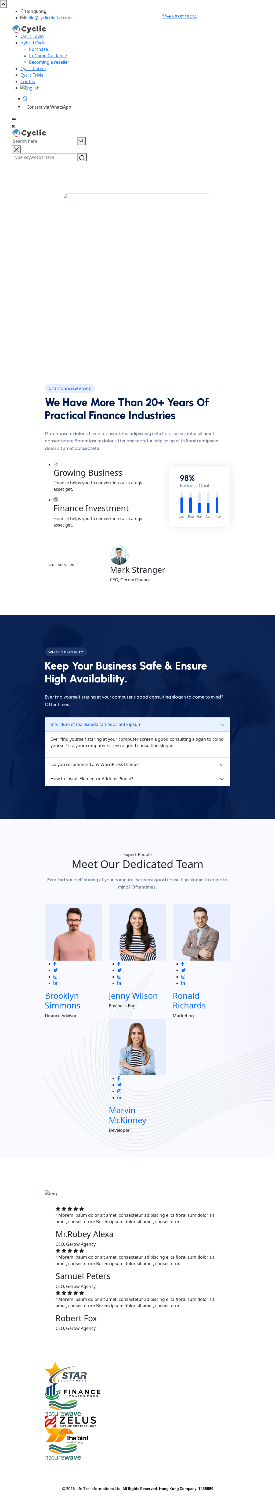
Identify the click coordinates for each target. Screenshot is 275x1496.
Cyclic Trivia (32, 75)
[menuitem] (44, 88)
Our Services (61, 564)
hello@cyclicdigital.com (48, 18)
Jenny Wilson (133, 995)
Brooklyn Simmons (63, 1000)
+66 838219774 (182, 17)
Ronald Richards (189, 1000)
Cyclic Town (32, 36)
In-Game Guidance (48, 56)
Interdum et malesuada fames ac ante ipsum (96, 724)
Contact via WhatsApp (49, 107)
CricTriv (27, 81)
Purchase (38, 49)
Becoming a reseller (49, 62)
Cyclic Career (33, 68)
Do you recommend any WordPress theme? (94, 764)
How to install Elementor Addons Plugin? (91, 779)
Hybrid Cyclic (33, 43)
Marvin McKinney (127, 1115)
